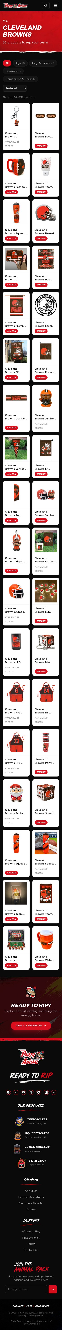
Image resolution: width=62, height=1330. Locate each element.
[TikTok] (16, 1092)
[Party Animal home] (15, 5)
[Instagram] (8, 1092)
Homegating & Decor (20, 79)
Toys (20, 63)
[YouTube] (23, 1092)
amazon (41, 146)
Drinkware (13, 71)
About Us (31, 1191)
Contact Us (31, 1250)
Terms (31, 1243)
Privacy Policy (31, 1237)
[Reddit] (38, 1092)
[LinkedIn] (46, 1092)
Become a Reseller (31, 1203)
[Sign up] (53, 1289)
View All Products (29, 1025)
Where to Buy (31, 1231)
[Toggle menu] (55, 5)
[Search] (46, 5)
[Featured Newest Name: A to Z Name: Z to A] (15, 88)
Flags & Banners (43, 63)
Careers (31, 1209)
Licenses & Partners (31, 1197)
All (7, 63)
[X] (31, 1092)
